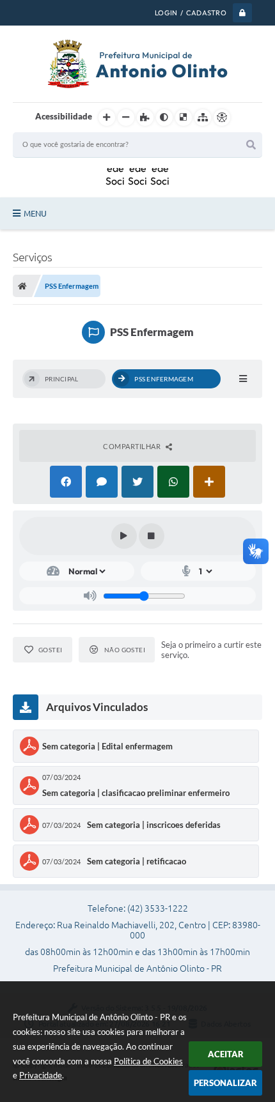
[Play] (124, 536)
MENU (35, 213)
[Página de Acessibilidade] (222, 117)
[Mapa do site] (202, 117)
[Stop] (151, 536)
